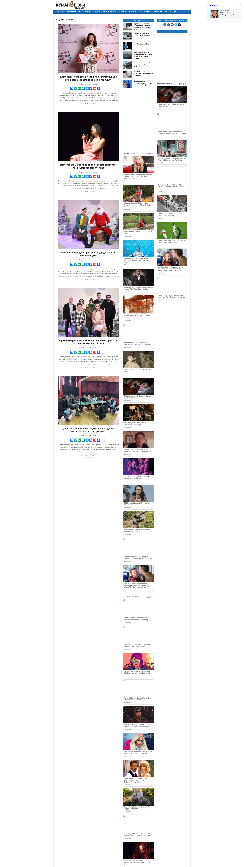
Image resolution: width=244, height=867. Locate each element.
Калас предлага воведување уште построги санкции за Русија (144, 83)
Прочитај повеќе (88, 104)
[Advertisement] (172, 47)
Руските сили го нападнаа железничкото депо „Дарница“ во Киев (143, 64)
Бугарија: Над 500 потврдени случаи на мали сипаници (143, 73)
